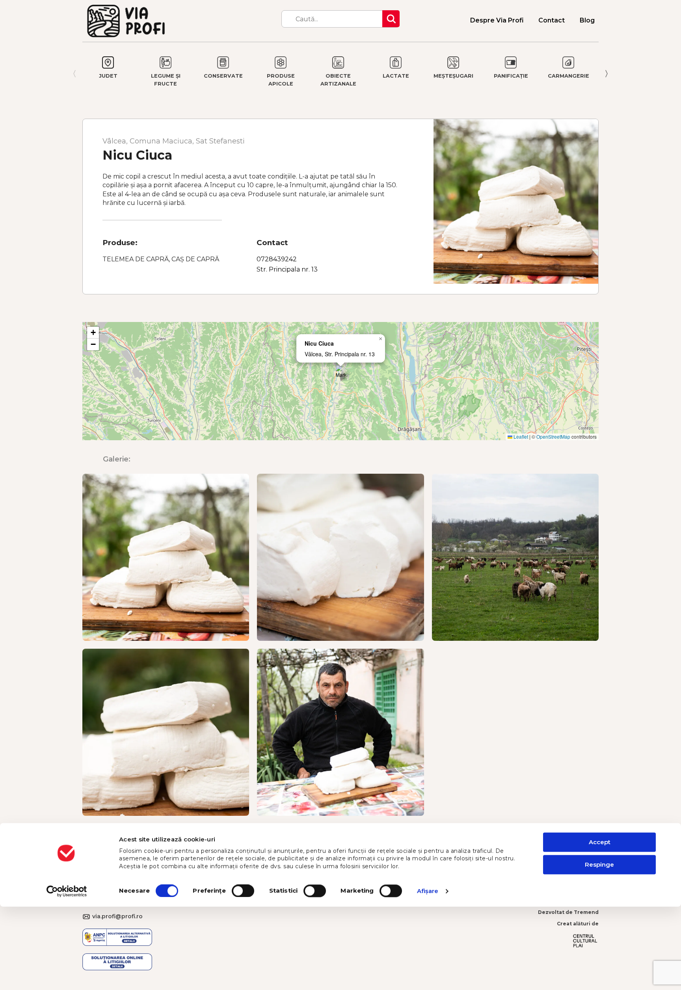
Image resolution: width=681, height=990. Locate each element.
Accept (599, 842)
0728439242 (277, 259)
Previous (72, 74)
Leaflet (520, 436)
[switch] (243, 890)
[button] (341, 373)
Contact (551, 20)
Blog (587, 20)
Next (608, 74)
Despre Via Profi (497, 20)
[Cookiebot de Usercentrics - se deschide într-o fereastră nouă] (66, 891)
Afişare (428, 891)
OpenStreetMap (553, 436)
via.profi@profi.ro (87, 917)
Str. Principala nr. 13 (287, 269)
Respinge (599, 864)
